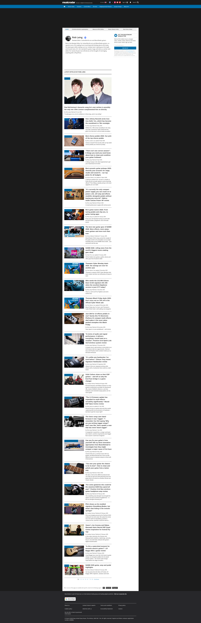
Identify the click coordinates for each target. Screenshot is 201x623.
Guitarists (67, 78)
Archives (96, 579)
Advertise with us (87, 609)
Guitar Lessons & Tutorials (71, 440)
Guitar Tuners (68, 210)
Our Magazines (68, 264)
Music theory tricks (113, 29)
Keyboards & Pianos (106, 6)
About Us (67, 605)
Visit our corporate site (120, 594)
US (103, 588)
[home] (64, 6)
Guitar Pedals (68, 136)
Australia (108, 588)
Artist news (71, 6)
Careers (120, 609)
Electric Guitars (68, 281)
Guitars (79, 6)
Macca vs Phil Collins (98, 29)
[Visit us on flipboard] (120, 2)
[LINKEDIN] (85, 37)
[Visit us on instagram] (115, 2)
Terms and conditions (106, 605)
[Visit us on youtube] (117, 2)
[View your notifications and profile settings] (130, 2)
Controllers (87, 6)
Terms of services (129, 50)
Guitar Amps (118, 6)
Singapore (115, 588)
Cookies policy (68, 609)
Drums (95, 6)
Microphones (68, 334)
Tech (66, 248)
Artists (66, 119)
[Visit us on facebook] (110, 2)
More (126, 6)
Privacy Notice (131, 52)
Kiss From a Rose (127, 29)
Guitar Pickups (68, 168)
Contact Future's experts (89, 605)
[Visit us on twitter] (112, 2)
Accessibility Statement (106, 609)
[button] (136, 2)
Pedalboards (68, 314)
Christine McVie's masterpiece (80, 29)
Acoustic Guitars (69, 546)
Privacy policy (121, 605)
